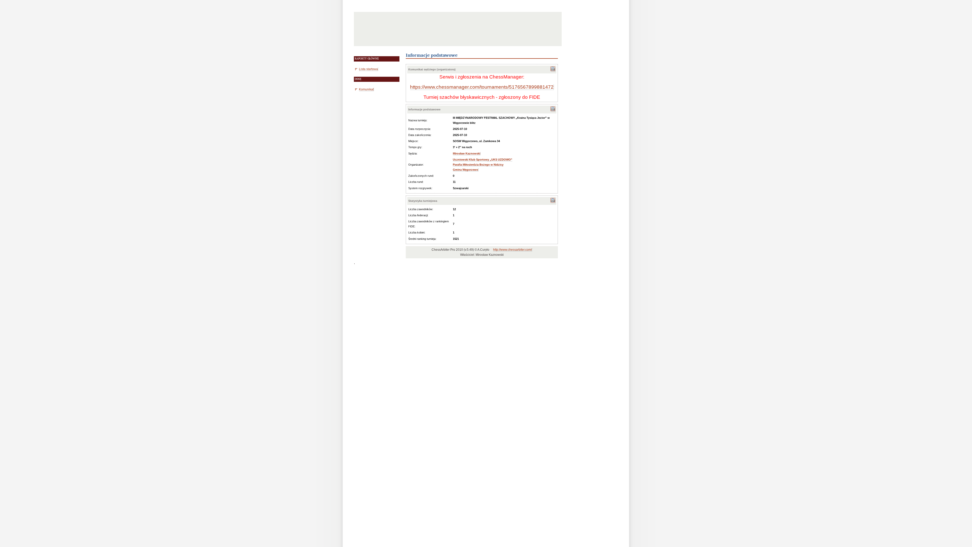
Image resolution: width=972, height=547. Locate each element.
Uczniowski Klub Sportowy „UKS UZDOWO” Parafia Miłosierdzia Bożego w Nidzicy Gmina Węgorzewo (482, 164)
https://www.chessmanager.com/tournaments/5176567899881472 (482, 87)
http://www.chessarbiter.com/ (512, 249)
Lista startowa (368, 69)
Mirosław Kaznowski (466, 153)
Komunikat (366, 89)
